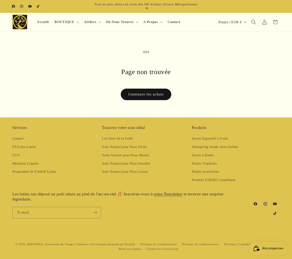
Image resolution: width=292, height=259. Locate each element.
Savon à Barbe (203, 155)
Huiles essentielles (205, 171)
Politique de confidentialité (158, 244)
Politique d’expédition (239, 244)
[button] (66, 22)
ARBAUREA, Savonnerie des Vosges (50, 244)
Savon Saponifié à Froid (210, 138)
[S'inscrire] (95, 212)
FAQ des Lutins (24, 147)
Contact (18, 138)
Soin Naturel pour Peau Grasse (125, 171)
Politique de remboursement (200, 244)
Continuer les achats (146, 94)
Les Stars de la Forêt (117, 138)
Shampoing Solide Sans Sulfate (215, 147)
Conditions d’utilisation (162, 248)
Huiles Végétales (204, 163)
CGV (16, 155)
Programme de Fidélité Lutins (34, 171)
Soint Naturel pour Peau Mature (125, 155)
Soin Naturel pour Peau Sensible (126, 163)
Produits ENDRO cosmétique (214, 180)
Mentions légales (130, 248)
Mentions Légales (25, 163)
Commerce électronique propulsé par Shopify (105, 244)
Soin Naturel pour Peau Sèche (124, 147)
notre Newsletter (168, 194)
